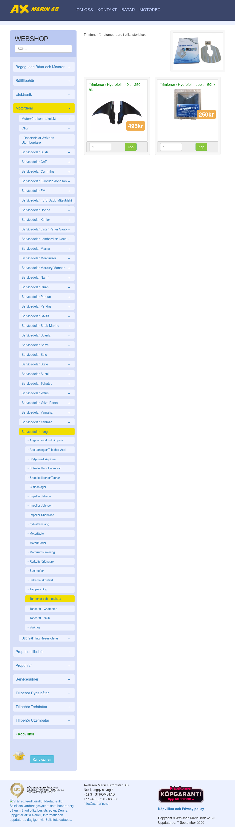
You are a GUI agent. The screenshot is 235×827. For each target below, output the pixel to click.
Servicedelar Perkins (46, 306)
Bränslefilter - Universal (45, 468)
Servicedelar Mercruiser (46, 258)
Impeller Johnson (41, 505)
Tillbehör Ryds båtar (43, 692)
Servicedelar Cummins (46, 171)
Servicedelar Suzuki (46, 373)
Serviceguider (43, 679)
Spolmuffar (37, 570)
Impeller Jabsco (40, 496)
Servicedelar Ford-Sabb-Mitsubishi (47, 201)
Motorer (150, 9)
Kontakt (107, 9)
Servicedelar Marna (46, 248)
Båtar (128, 9)
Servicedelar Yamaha (46, 412)
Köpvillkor (26, 734)
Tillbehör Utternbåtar (43, 720)
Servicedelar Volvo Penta (46, 402)
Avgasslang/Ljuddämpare (46, 440)
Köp (131, 147)
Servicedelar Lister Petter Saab (46, 229)
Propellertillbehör (43, 651)
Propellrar (43, 665)
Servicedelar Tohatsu (46, 383)
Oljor (46, 128)
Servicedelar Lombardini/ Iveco (46, 238)
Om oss (84, 9)
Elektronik (43, 94)
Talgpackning (38, 589)
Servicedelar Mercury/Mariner (46, 267)
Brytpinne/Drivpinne (43, 459)
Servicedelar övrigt (46, 431)
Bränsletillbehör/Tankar (45, 477)
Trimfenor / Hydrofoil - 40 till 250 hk (114, 87)
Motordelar (43, 108)
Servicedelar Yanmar (46, 422)
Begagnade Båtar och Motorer (43, 66)
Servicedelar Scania (46, 335)
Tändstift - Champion (43, 608)
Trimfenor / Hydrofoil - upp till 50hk (187, 84)
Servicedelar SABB (46, 316)
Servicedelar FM (46, 190)
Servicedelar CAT (46, 161)
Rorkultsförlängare (42, 561)
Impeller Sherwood (42, 515)
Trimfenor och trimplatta (45, 598)
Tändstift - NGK (40, 618)
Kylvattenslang (39, 524)
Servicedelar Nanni (46, 277)
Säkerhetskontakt (41, 580)
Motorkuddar (38, 543)
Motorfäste (37, 533)
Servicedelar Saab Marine (46, 325)
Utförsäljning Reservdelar (46, 638)
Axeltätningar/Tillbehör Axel (48, 449)
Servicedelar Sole (46, 354)
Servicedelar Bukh (46, 152)
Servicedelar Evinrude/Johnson (46, 181)
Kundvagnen (42, 759)
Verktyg (35, 627)
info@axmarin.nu (96, 803)
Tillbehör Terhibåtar (43, 706)
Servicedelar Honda (46, 209)
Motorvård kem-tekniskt (46, 118)
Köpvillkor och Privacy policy (181, 808)
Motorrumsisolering (42, 552)
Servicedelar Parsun (46, 296)
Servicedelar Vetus (46, 393)
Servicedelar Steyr (46, 364)
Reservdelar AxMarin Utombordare (38, 140)
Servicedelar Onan (46, 287)
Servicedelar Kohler (46, 219)
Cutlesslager (38, 487)
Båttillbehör (43, 80)
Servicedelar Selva (46, 344)
